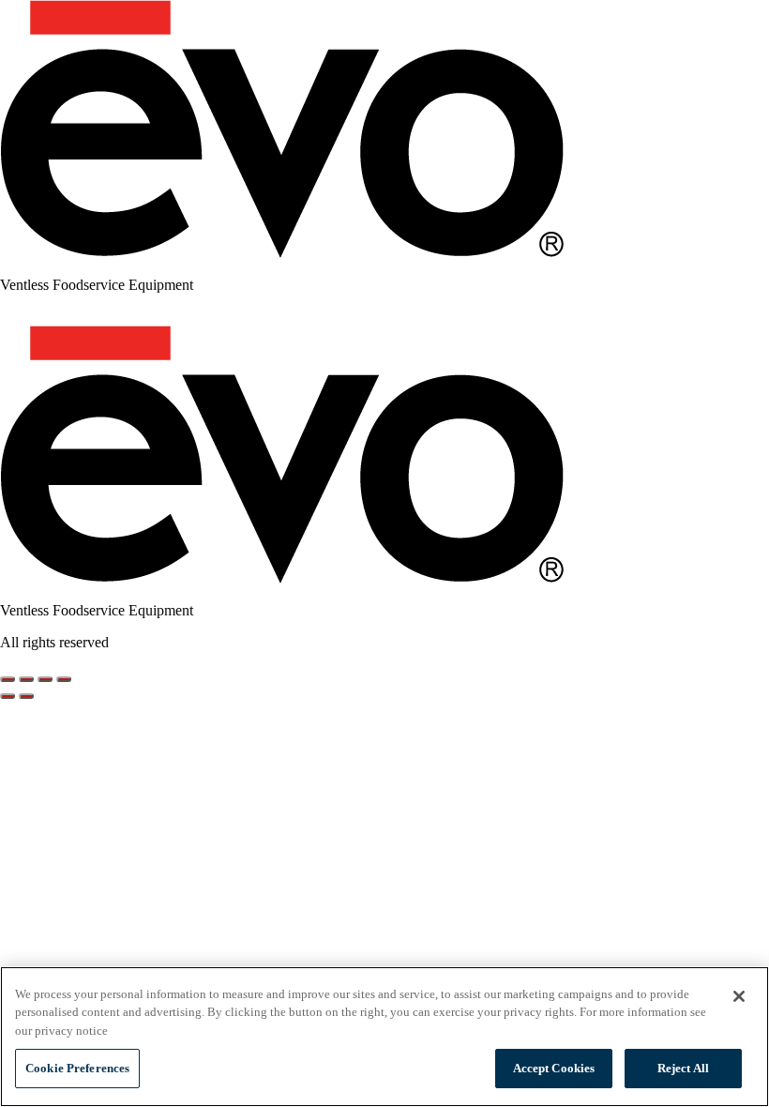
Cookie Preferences (77, 1068)
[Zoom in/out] (7, 679)
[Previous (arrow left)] (7, 696)
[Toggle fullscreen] (26, 679)
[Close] (739, 996)
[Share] (45, 679)
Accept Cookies (554, 1068)
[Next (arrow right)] (26, 696)
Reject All (683, 1068)
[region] (384, 1036)
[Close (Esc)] (63, 679)
